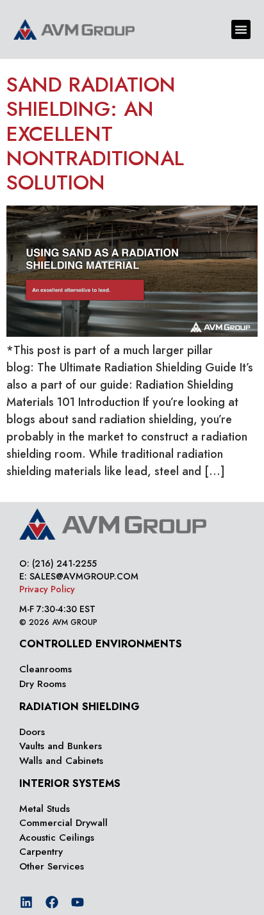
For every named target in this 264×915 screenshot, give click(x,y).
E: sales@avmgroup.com (78, 576)
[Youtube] (77, 902)
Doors (32, 732)
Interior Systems (69, 783)
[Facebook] (52, 902)
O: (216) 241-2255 (58, 563)
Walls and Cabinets (61, 761)
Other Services (51, 866)
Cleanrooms (45, 669)
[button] (241, 29)
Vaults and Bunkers (60, 746)
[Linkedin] (26, 902)
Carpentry (41, 852)
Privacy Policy (47, 589)
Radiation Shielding (79, 706)
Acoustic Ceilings (56, 837)
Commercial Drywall (63, 823)
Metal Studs (44, 809)
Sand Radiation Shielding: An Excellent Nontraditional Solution (95, 134)
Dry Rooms (42, 684)
